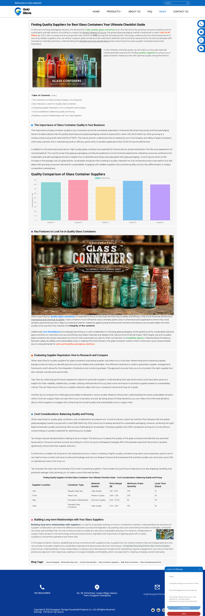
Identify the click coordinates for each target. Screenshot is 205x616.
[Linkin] (158, 610)
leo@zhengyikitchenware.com (157, 594)
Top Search (58, 612)
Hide (54, 95)
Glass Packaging (52, 562)
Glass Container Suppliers (108, 562)
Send (184, 614)
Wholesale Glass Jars (69, 562)
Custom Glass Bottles (88, 562)
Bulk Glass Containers (129, 562)
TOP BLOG (47, 612)
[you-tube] (153, 610)
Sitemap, (38, 612)
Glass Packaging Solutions (150, 562)
